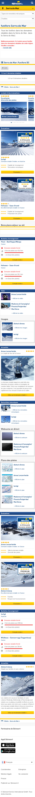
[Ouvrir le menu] (3, 3)
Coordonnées (6, 769)
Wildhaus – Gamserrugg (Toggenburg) (16, 638)
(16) (7, 48)
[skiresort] (17, 3)
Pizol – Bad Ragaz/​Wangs (11, 242)
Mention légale (6, 774)
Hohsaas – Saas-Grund (10, 265)
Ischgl (3, 614)
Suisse (3, 244)
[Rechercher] (32, 3)
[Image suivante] (32, 109)
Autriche (3, 616)
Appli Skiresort (7, 740)
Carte (5, 68)
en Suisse (21, 208)
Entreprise (22, 769)
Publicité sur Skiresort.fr (10, 783)
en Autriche (21, 161)
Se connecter (23, 774)
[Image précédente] (2, 109)
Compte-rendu (17, 260)
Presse (3, 778)
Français (9, 762)
